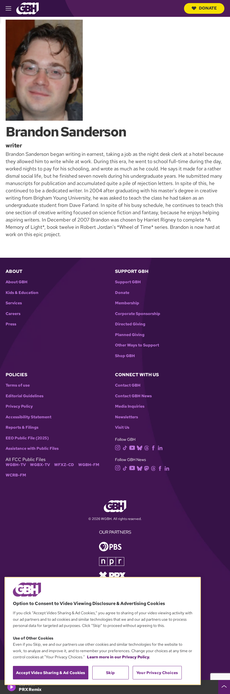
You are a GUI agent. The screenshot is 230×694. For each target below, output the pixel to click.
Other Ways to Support (137, 345)
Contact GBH (128, 385)
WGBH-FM (88, 464)
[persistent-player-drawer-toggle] (224, 687)
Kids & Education (22, 292)
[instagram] (118, 447)
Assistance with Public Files (32, 448)
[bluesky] (139, 447)
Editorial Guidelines (24, 396)
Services (14, 303)
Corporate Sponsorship (137, 313)
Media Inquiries (129, 406)
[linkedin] (160, 447)
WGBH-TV (16, 464)
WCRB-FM (16, 475)
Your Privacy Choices (157, 672)
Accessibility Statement (28, 417)
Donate (208, 8)
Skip (110, 672)
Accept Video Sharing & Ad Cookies (50, 672)
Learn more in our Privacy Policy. (118, 656)
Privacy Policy (19, 406)
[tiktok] (125, 447)
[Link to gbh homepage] (27, 8)
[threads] (146, 447)
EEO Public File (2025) (27, 438)
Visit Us (122, 427)
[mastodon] (146, 468)
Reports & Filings (22, 427)
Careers (13, 313)
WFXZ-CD (64, 464)
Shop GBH (125, 355)
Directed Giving (130, 324)
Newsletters (126, 417)
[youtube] (132, 447)
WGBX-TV (40, 464)
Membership (127, 303)
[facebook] (153, 447)
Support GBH (128, 282)
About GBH (16, 282)
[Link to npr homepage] (111, 561)
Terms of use (18, 385)
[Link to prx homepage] (112, 575)
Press (11, 324)
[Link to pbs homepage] (110, 546)
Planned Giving (129, 334)
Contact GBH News (133, 396)
